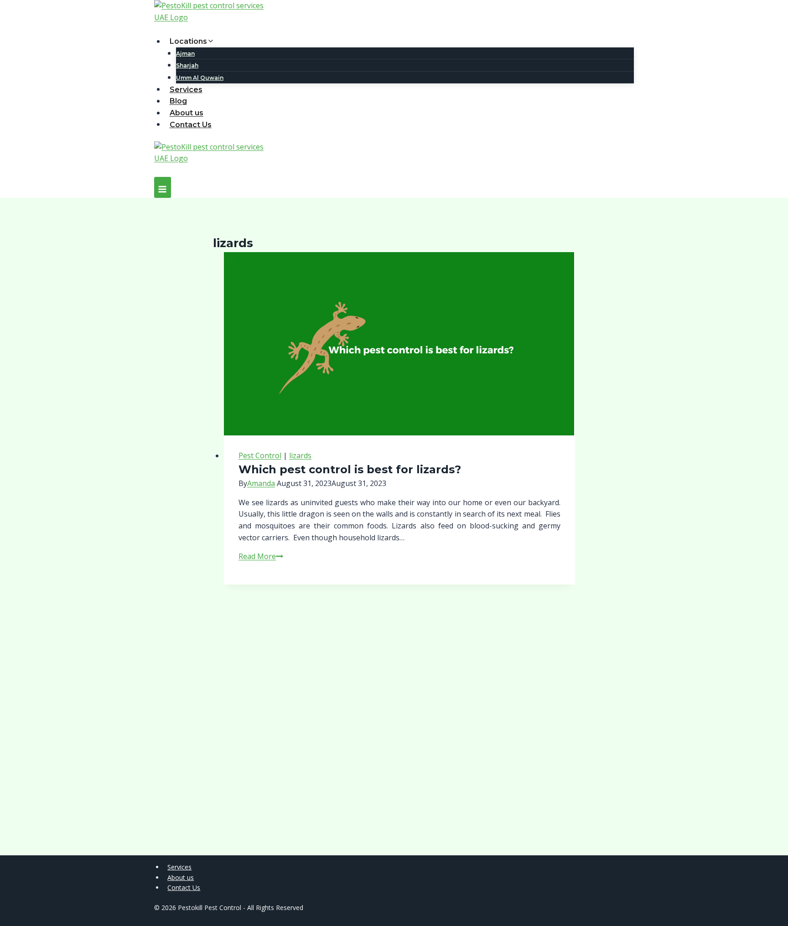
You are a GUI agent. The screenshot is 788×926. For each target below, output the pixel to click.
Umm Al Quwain (199, 77)
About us (186, 113)
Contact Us (191, 124)
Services (186, 89)
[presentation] (399, 343)
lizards (300, 455)
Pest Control (259, 455)
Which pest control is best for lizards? (349, 469)
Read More (260, 556)
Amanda (261, 483)
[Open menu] (162, 187)
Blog (178, 101)
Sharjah (187, 65)
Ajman (185, 53)
